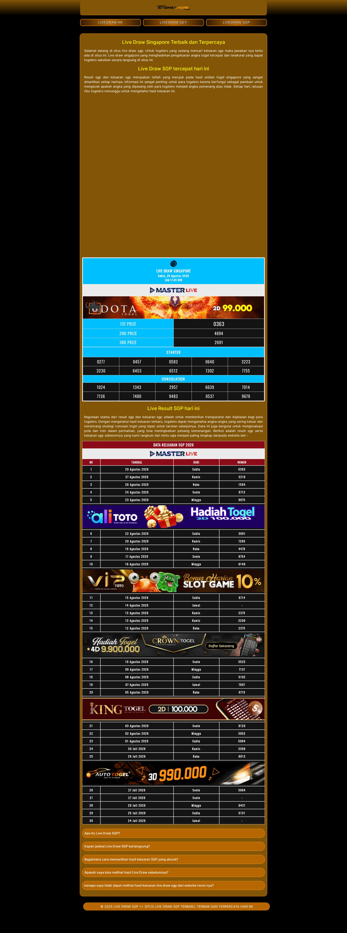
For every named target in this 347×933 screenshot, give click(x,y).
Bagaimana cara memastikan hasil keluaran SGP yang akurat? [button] (131, 859)
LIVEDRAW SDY (173, 22)
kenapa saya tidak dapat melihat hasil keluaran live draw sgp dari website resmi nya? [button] (149, 885)
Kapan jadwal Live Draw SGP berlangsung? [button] (117, 846)
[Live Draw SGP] (173, 13)
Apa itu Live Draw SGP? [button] (102, 833)
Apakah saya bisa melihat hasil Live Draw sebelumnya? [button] (126, 872)
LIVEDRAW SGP (236, 22)
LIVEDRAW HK (110, 22)
